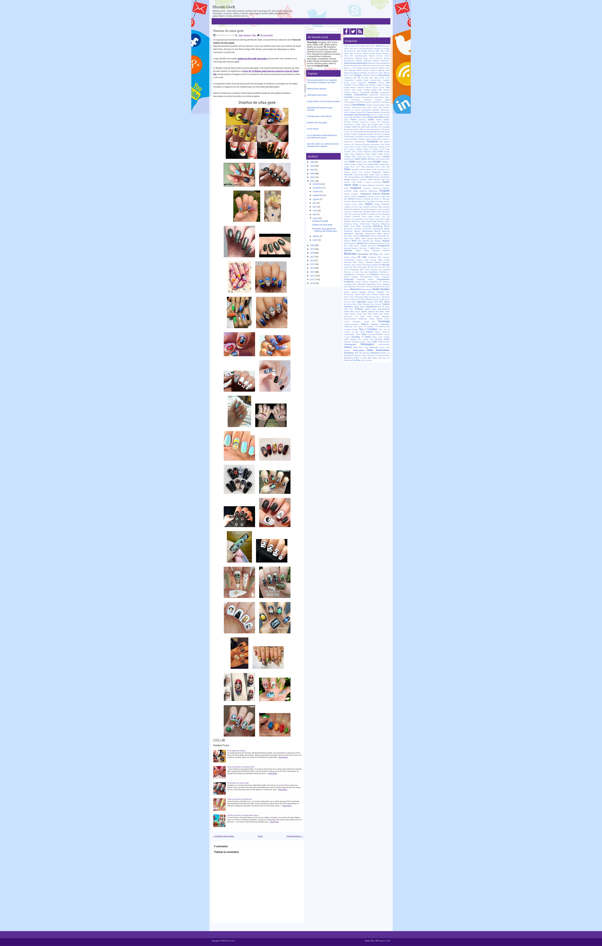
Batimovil (373, 70)
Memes (377, 231)
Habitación (376, 172)
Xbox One (348, 360)
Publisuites (371, 284)
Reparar (362, 292)
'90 (350, 46)
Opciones (386, 257)
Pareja (358, 265)
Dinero (353, 119)
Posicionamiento (366, 277)
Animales (378, 58)
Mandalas (348, 224)
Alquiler (372, 56)
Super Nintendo (382, 316)
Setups (354, 304)
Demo (346, 112)
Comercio (347, 92)
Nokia (366, 250)
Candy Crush (384, 78)
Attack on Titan (350, 68)
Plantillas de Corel (351, 272)
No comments (266, 35)
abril (315, 214)
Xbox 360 (377, 358)
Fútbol (380, 154)
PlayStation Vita (363, 275)
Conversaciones (367, 97)
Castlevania (362, 83)
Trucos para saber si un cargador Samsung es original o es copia (322, 81)
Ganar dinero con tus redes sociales (323, 101)
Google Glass (373, 164)
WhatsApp (349, 353)
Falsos (387, 142)
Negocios (355, 248)
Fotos (380, 151)
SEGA (353, 302)
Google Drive (362, 164)
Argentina (385, 63)
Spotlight (371, 312)
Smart (362, 307)
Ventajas (355, 342)
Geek (240, 35)
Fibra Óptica (385, 144)
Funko (367, 154)
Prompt (358, 282)
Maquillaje (376, 224)
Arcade (378, 63)
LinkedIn (347, 217)
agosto (316, 199)
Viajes (368, 342)
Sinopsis (378, 304)
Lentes (354, 214)
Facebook (372, 141)
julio (315, 203)
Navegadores (383, 245)
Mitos (352, 239)
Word (388, 355)
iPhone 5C (378, 199)
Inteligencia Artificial (370, 194)
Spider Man (349, 311)
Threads (347, 329)
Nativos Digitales (360, 246)
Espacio (373, 136)
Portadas (354, 277)
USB (371, 339)
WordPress (348, 358)
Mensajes (359, 234)
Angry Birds (369, 58)
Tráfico (357, 334)
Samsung (385, 297)
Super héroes (366, 316)
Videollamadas (384, 345)
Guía (360, 172)
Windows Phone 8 (360, 355)
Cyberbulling (356, 107)
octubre (316, 191)
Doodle (357, 125)
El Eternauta (385, 129)
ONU (379, 257)
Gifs (365, 162)
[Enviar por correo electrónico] (214, 740)
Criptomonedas (349, 102)
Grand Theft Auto (382, 167)
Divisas (373, 122)
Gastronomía (380, 159)
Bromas (374, 75)
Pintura (374, 270)
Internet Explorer (350, 197)
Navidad (347, 248)
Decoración (366, 110)
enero (315, 240)
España (380, 136)
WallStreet (374, 347)
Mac (388, 219)
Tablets (379, 319)
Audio (359, 68)
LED (345, 214)
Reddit (364, 289)
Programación (383, 279)
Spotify (364, 311)
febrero (316, 236)
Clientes (347, 90)
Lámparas (348, 212)
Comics (355, 92)
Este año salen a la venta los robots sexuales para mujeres (323, 145)
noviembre (317, 188)
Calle (371, 78)
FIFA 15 (359, 147)
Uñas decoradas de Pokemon (239, 799)
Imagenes (355, 188)
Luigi (377, 219)
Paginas (377, 262)
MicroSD (357, 236)
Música (360, 243)
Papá (354, 265)
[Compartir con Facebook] (223, 740)
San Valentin (366, 299)
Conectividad (373, 95)
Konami (372, 209)
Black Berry (348, 75)
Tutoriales (355, 337)
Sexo (360, 304)
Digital (387, 117)
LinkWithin (356, 217)
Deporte (353, 112)
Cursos (369, 105)
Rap (345, 287)
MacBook (347, 221)
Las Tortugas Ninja (367, 212)
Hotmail (347, 182)
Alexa (346, 56)
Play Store (364, 272)
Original (373, 260)
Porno (346, 277)
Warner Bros (384, 347)
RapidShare (352, 287)
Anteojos (359, 61)
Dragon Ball (366, 125)
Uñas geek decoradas (236, 751)
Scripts (381, 299)
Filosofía (381, 147)
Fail (381, 142)
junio (315, 207)
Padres (361, 262)
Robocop (375, 294)
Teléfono (365, 324)
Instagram (355, 194)
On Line (362, 257)
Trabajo (369, 332)
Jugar (360, 207)
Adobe (364, 51)
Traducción (385, 332)
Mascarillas (348, 229)
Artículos (358, 66)
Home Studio (313, 129)
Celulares (372, 82)
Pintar (367, 270)
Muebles (378, 241)
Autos (381, 68)
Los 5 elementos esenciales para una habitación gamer (322, 136)
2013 (312, 272)
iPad (383, 197)
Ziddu (363, 360)
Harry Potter (369, 175)
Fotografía (367, 152)
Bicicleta (371, 73)
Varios (387, 339)
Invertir (377, 197)
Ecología (386, 127)
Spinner (357, 312)
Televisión (348, 326)
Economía (348, 129)
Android (358, 58)
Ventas (362, 342)
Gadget (347, 157)
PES (368, 267)
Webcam (347, 350)
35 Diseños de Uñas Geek (238, 783)
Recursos (355, 289)
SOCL (351, 309)
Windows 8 (349, 355)
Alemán (379, 54)
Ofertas (347, 257)
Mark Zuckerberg (364, 226)
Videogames (350, 344)
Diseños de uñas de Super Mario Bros (243, 815)
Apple (359, 63)
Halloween (348, 175)
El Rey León (348, 132)
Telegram (374, 324)
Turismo (386, 334)
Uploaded (353, 339)
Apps (364, 63)
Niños (358, 250)
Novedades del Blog (368, 254)
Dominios (385, 122)
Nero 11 (366, 248)
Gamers (386, 156)
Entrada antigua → (295, 836)
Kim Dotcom (355, 209)
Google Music (349, 167)
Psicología (348, 284)
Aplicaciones (350, 63)
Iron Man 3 (380, 201)
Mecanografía (378, 229)
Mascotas (358, 229)
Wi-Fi (357, 353)
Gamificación (349, 159)
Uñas (254, 35)
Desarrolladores (373, 112)
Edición (356, 129)
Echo (380, 127)
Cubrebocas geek (320, 221)
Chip (366, 85)
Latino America (383, 212)
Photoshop (354, 270)
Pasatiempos (366, 265)
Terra (355, 327)
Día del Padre (354, 117)
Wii (360, 353)
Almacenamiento (361, 56)
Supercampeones (350, 319)
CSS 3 (361, 102)
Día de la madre (377, 115)
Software (359, 309)
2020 (312, 245)
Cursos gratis (379, 105)
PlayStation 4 (350, 274)
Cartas (346, 83)
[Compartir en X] (220, 740)
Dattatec (347, 110)
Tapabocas (356, 322)
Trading (377, 332)
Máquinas (385, 224)
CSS (357, 102)
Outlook (387, 260)
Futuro (387, 154)
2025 (312, 166)
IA (360, 185)
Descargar (349, 115)
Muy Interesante (371, 243)
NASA (351, 246)
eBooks (374, 127)
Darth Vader (372, 107)
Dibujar (364, 117)
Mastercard (367, 229)
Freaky (351, 154)
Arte (352, 65)
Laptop (355, 212)
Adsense (371, 51)
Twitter (367, 337)
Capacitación (349, 80)
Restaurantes (349, 294)
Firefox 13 (367, 149)
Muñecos (353, 243)
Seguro (370, 302)
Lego (349, 214)
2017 (312, 257)
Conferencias (385, 95)
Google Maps (385, 164)
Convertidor (379, 97)
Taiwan (387, 319)
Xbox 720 (386, 358)
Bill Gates (379, 73)
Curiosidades (358, 104)
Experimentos (377, 139)
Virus (361, 347)
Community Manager (369, 92)
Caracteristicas (375, 80)
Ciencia (368, 87)
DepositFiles (361, 112)
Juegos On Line (350, 207)
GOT (358, 167)
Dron (388, 125)
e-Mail (354, 127)
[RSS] (360, 34)
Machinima (356, 221)
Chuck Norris (350, 87)
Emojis (347, 134)
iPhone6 (354, 202)
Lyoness (382, 219)
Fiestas (347, 147)
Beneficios (355, 73)
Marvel (387, 226)
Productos (360, 279)
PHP (361, 270)
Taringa (366, 322)
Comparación (385, 92)
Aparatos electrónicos (381, 61)
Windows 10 (385, 353)
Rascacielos (361, 287)
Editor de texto (364, 129)
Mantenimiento (365, 224)
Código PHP (376, 90)
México (387, 234)
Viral (355, 347)
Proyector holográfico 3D (371, 282)
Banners (352, 70)
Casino (353, 83)
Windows (375, 353)
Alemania (386, 54)
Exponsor (386, 139)
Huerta (368, 182)
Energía (386, 134)
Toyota (362, 332)
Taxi (373, 322)
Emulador (370, 134)
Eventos (368, 139)
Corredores (368, 100)
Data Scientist (384, 107)
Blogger (358, 75)
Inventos (361, 196)
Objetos (387, 254)
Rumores (359, 297)
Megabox (357, 231)
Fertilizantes (374, 144)
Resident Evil (383, 292)
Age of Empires (356, 54)
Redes (369, 289)
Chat (387, 82)
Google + (386, 162)
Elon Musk (385, 132)
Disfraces (347, 122)
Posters (377, 277)
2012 (312, 276)
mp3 (372, 241)
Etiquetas (361, 139)
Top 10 (386, 329)
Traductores (349, 334)
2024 (312, 170)
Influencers (373, 191)
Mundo (346, 243)
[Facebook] (346, 34)
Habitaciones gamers (316, 88)
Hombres (363, 180)
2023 (312, 173)
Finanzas (351, 149)
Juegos (368, 204)
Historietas (385, 177)
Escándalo (359, 137)
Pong (388, 275)
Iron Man (371, 201)
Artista (364, 66)
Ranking (386, 284)
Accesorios (368, 49)
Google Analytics (350, 164)
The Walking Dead (382, 327)
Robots (382, 294)
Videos (348, 347)
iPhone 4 (359, 199)
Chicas (355, 85)
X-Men (364, 358)
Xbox (370, 358)
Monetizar (378, 238)
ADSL (378, 51)
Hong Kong (385, 180)
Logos (370, 216)
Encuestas (378, 134)
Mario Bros (349, 226)
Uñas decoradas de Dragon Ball (240, 767)
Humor (386, 182)
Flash (382, 149)
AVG (346, 70)
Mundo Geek (223, 6)
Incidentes (348, 191)
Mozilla (366, 241)
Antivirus (367, 61)
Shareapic (366, 304)
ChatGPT (348, 85)
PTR (354, 284)
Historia (368, 177)
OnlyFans (372, 257)
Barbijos (366, 70)
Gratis (347, 169)
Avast (387, 68)
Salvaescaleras (374, 297)
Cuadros (368, 102)
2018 (312, 253)
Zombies (369, 360)
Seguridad (361, 302)
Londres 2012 (379, 217)
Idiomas (371, 185)
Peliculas (386, 265)
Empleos (354, 134)
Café (354, 78)
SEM (376, 302)
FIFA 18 (366, 147)
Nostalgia (376, 251)
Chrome (386, 85)
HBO (346, 177)
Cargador (386, 80)
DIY (378, 122)
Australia (366, 68)
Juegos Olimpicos (382, 204)
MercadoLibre (370, 234)
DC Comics (355, 110)
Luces (366, 219)
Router (346, 297)
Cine (388, 87)
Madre (363, 221)
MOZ (360, 241)
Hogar (347, 179)
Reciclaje (369, 287)
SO (383, 307)
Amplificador (349, 58)
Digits (346, 120)
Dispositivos (364, 122)
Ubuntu (374, 337)
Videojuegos (367, 344)
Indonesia (363, 191)
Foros (354, 152)
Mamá (387, 221)
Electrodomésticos (372, 132)
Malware (381, 221)
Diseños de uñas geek (228, 30)
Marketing (377, 226)
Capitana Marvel (362, 80)
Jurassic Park (376, 207)
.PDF (346, 46)
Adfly (359, 51)
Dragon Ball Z (378, 124)
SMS (379, 307)
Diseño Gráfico (383, 120)
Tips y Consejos (368, 329)
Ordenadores (349, 260)
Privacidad (349, 279)
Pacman (347, 262)
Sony (374, 309)
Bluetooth (366, 75)
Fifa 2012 (373, 147)
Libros (371, 214)
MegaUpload (367, 231)
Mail (375, 221)
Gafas (353, 157)
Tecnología (384, 321)
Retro (363, 294)
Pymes (379, 284)
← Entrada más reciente (223, 836)
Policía (382, 275)
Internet (385, 193)
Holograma (355, 180)
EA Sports (362, 127)
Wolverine (381, 355)
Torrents (347, 332)
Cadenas (348, 78)
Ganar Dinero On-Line (364, 159)
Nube (381, 254)
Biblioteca (363, 73)
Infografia (384, 190)
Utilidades (378, 339)
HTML (353, 182)
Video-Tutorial (384, 342)
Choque (379, 85)
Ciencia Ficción (378, 88)
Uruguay (365, 339)
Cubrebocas (385, 102)
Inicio (260, 836)
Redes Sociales (381, 289)
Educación (375, 129)
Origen (366, 260)
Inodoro (346, 194)
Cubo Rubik (376, 102)
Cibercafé (360, 88)
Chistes (372, 85)
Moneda (370, 239)
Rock (388, 294)
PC (380, 265)
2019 (312, 249)
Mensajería (348, 234)
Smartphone (371, 306)
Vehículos (347, 342)
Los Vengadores (357, 219)
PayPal (375, 265)
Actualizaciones (350, 51)
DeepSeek (375, 110)
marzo (316, 218)
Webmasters (358, 350)
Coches (359, 90)
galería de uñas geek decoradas (252, 58)
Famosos (347, 144)
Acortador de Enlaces (382, 49)
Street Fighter (373, 314)
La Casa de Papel (383, 209)
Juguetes (366, 207)
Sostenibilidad (384, 309)
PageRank (369, 262)
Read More (283, 757)
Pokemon (374, 274)
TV (362, 337)
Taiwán (347, 322)
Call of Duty (362, 78)
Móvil (354, 241)
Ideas (364, 185)
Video (374, 342)
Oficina (353, 257)
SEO (381, 302)
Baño (359, 70)
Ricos (369, 294)
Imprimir (386, 188)
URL (359, 339)
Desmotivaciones (362, 115)
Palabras (386, 262)
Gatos (346, 162)
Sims (372, 304)
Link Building (384, 214)
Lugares (371, 219)
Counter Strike (382, 100)
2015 (312, 264)
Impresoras (376, 188)
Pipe (380, 270)
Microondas (348, 236)
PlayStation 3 (385, 272)
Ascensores (371, 66)
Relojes (346, 292)
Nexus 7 (379, 248)
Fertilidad (366, 144)
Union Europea (384, 337)
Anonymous (349, 61)
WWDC (356, 358)
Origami (359, 260)
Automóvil (374, 68)
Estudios (353, 139)
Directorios (362, 120)
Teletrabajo (385, 324)
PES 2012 (374, 267)
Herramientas (354, 177)
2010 (312, 283)
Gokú (370, 162)
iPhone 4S (368, 199)
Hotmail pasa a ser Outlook (319, 116)
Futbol (373, 154)
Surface (371, 319)
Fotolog (374, 152)
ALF (351, 56)
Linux (364, 216)
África (383, 51)
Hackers (386, 172)
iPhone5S (347, 202)
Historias (376, 177)
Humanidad (376, 182)
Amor (387, 56)
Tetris (360, 327)
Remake (354, 292)
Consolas (348, 97)
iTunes (354, 204)
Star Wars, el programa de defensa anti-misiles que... (325, 229)
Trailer (364, 334)
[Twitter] (353, 34)
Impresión (366, 188)
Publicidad (361, 284)
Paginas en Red (384, 941)
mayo (315, 210)
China (361, 85)
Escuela (366, 137)
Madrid (369, 221)
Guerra (354, 172)
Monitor (387, 239)
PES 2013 (382, 267)
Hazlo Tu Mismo (382, 175)
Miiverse (374, 236)
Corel (346, 100)
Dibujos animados (375, 117)
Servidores (348, 304)
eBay (368, 127)
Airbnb (372, 54)
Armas (347, 65)
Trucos (379, 334)
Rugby (352, 297)
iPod (360, 201)
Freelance (360, 154)
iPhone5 (386, 199)
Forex (388, 149)
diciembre (317, 184)
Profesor (371, 279)
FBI (352, 144)
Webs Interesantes (378, 350)
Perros (355, 267)
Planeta (386, 270)
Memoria (386, 231)
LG (367, 214)
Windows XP (373, 355)
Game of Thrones (374, 157)
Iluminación (379, 185)
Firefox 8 (376, 149)
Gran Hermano (367, 167)
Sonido (368, 309)
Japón (360, 204)
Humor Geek (351, 185)
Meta (379, 234)
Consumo (357, 97)
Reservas (371, 292)
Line (376, 214)
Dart (364, 107)
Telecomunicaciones (351, 324)
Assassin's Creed (383, 66)
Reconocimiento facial (382, 287)
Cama (376, 78)
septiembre (318, 195)
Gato (387, 159)
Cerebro (381, 83)
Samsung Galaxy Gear (352, 299)
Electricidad (359, 132)
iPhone (351, 199)
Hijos (362, 177)
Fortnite (359, 152)
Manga (355, 224)
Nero (361, 248)
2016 (312, 260)
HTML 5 (361, 182)
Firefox (359, 149)
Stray (365, 314)
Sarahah (375, 299)
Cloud (353, 90)
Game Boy (361, 157)
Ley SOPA (361, 214)
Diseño (371, 119)
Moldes (357, 239)
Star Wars (379, 311)
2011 (312, 279)
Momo (364, 239)
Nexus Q (386, 248)
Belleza (347, 73)
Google (377, 161)
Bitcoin (387, 73)
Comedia (386, 90)
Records (347, 289)
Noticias (350, 254)
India (356, 191)
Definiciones (385, 110)
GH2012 (359, 162)
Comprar (348, 94)
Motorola (347, 241)
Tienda (355, 329)
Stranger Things (355, 314)
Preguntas (386, 277)
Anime (387, 58)
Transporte (371, 334)
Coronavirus (355, 100)
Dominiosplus (349, 125)
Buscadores (384, 75)
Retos (357, 294)
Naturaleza (372, 246)
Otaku (380, 260)
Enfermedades (349, 137)
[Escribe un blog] (217, 740)
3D (355, 49)
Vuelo (366, 347)
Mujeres (247, 35)
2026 (312, 162)
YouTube (356, 360)
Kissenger (364, 209)
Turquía (347, 337)
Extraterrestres (359, 142)
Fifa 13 (353, 147)
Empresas (362, 134)
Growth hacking (366, 170)
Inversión (370, 197)
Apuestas (371, 63)
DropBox (347, 127)
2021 (312, 181)
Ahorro (366, 53)
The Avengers (368, 327)
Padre (355, 262)
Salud (366, 297)
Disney (355, 122)
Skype (356, 307)
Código (367, 90)
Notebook (386, 251)
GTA (374, 169)
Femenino (358, 144)
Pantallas (347, 265)
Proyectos (386, 282)
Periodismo (348, 267)
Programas (349, 281)
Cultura (347, 105)
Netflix (372, 248)
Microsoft (365, 236)
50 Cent (360, 49)
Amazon (380, 56)
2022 (312, 177)
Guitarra (367, 172)
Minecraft (382, 236)
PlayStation (373, 272)
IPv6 (364, 202)
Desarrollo (385, 112)
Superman (362, 319)
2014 (312, 268)
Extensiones (348, 142)
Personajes (363, 267)
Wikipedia (366, 353)
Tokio (380, 329)
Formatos (347, 152)
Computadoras (360, 94)
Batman (381, 70)
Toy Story (355, 332)
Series (387, 302)
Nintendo (348, 250)
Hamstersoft (358, 175)
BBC (388, 70)
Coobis (387, 97)
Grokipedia (355, 170)
